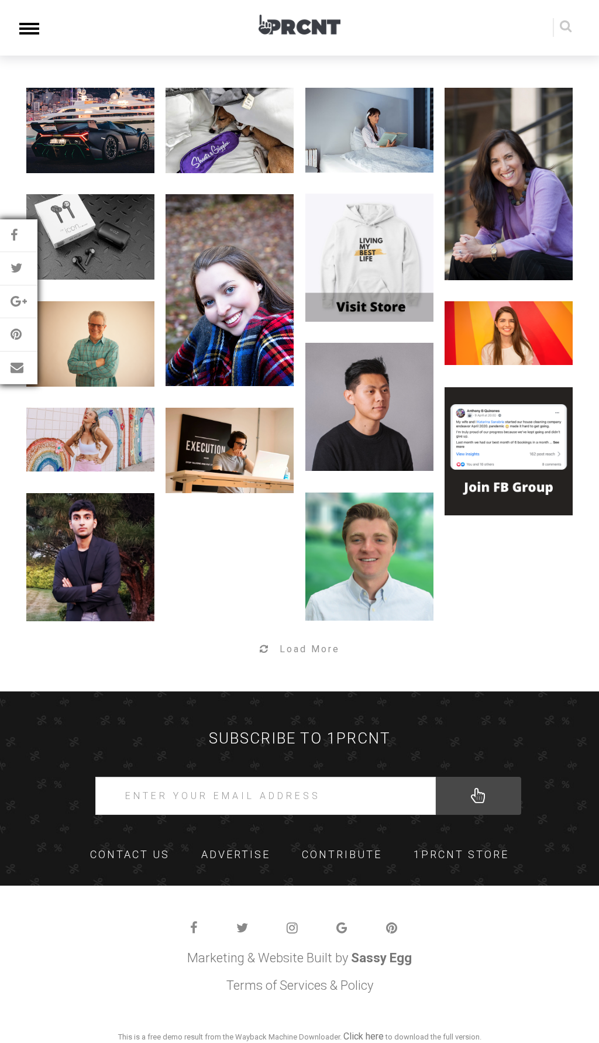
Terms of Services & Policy (299, 985)
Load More (310, 649)
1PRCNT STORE (461, 854)
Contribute (342, 854)
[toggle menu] (29, 28)
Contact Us (130, 854)
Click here (363, 1036)
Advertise (235, 854)
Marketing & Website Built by (299, 958)
